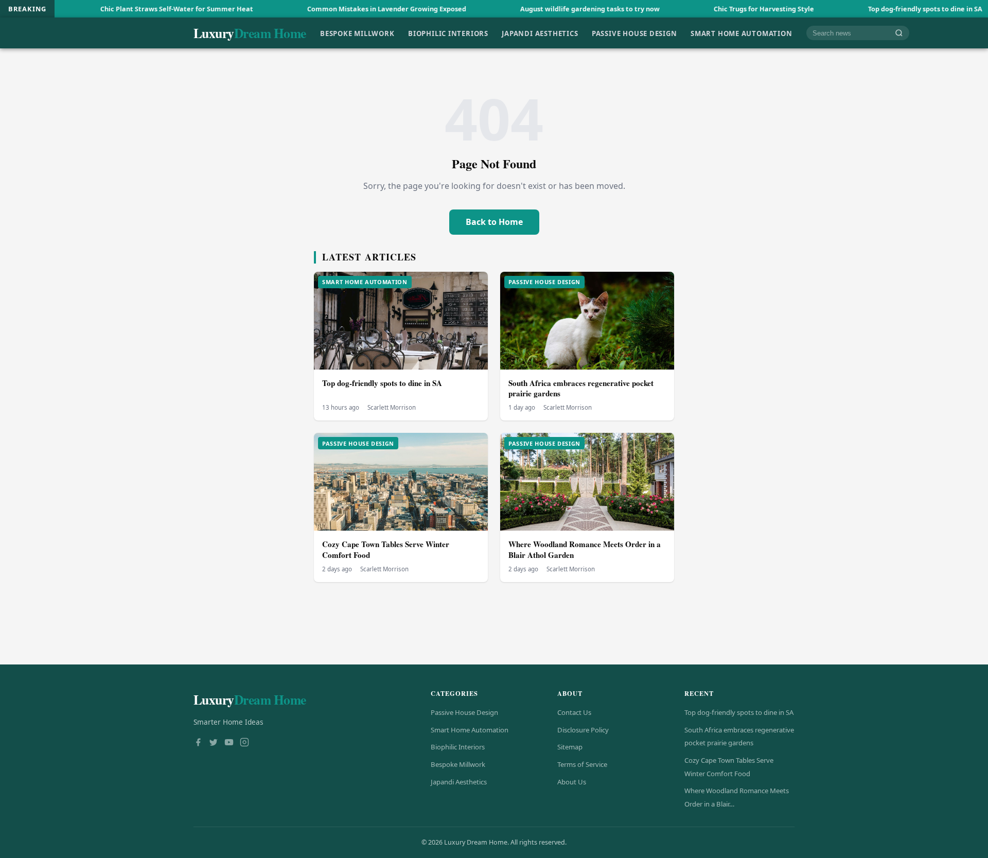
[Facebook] (198, 743)
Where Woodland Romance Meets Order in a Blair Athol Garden (584, 549)
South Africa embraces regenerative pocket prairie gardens (581, 388)
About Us (571, 781)
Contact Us (574, 712)
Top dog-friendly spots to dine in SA (873, 8)
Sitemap (570, 746)
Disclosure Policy (583, 729)
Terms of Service (582, 764)
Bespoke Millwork (357, 33)
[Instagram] (244, 743)
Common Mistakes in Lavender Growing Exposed (334, 8)
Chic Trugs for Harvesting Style (712, 8)
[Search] (899, 33)
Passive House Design (634, 33)
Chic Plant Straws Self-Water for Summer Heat (124, 8)
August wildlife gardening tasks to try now (538, 8)
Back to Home (494, 221)
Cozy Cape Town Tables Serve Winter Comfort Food (385, 549)
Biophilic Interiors (448, 33)
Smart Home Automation (741, 33)
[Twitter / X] (213, 743)
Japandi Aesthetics (540, 33)
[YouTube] (229, 743)
